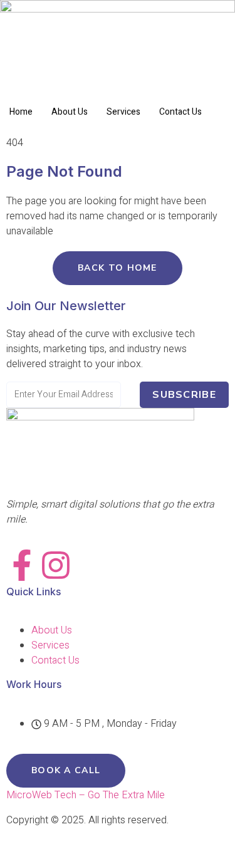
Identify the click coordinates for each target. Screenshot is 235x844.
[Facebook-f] (22, 565)
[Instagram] (55, 565)
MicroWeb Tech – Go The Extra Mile (85, 795)
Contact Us (180, 111)
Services (123, 111)
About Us (69, 111)
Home (21, 111)
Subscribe (184, 395)
